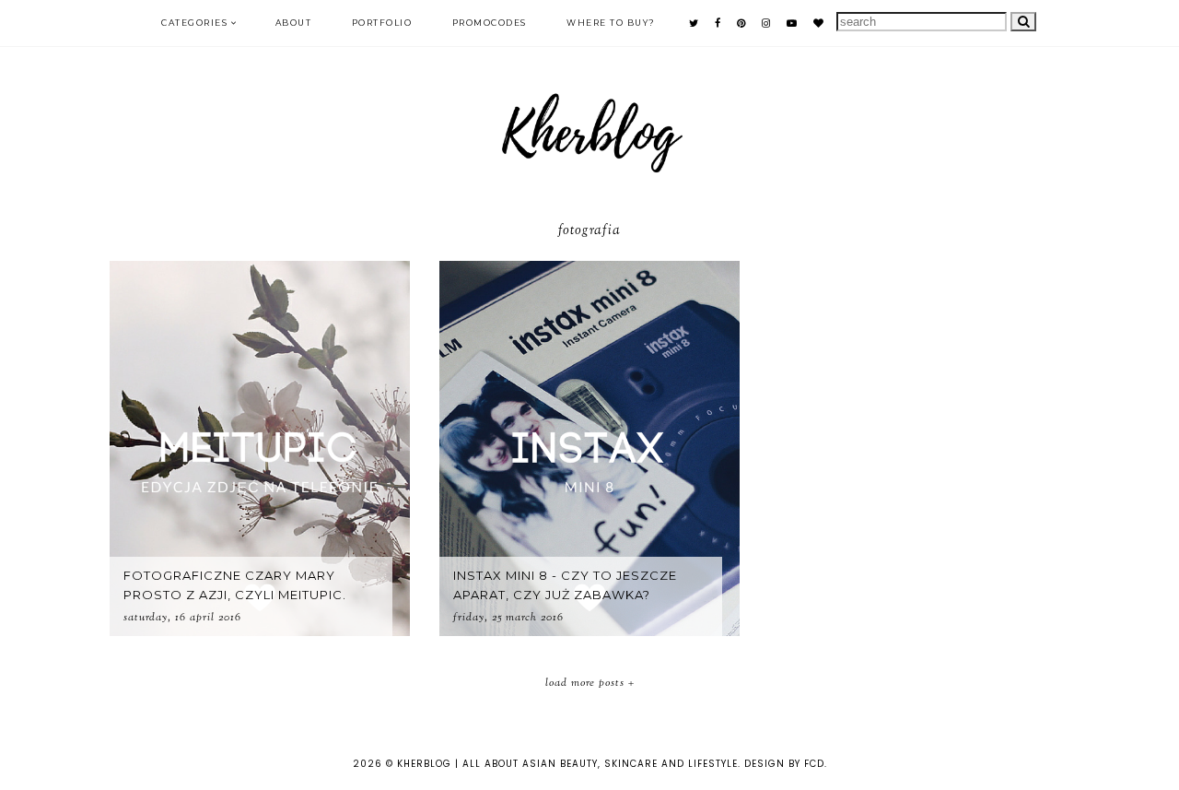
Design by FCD (784, 764)
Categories (194, 23)
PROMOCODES (489, 23)
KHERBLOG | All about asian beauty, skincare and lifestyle (567, 764)
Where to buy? (611, 23)
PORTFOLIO (382, 23)
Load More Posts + (590, 683)
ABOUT (293, 23)
